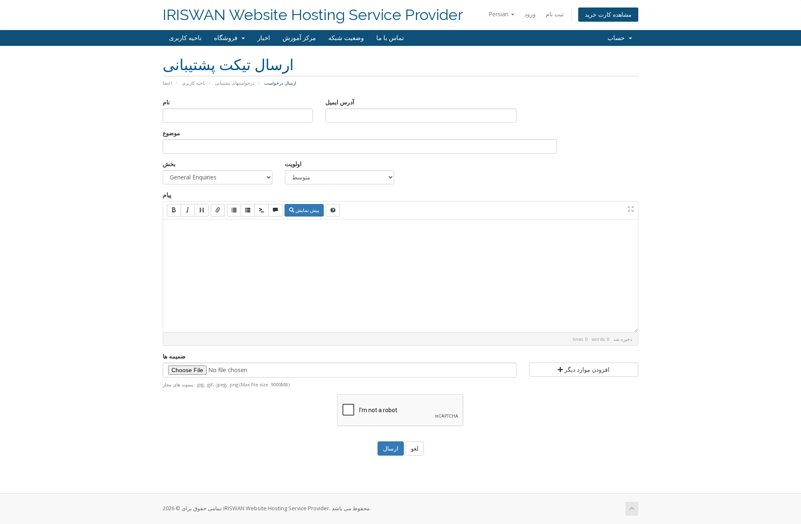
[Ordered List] (248, 210)
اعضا (167, 83)
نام (166, 102)
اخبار (263, 38)
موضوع (171, 133)
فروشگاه (227, 38)
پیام (167, 195)
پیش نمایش (306, 210)
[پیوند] (218, 210)
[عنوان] (201, 210)
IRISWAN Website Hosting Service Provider (313, 15)
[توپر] (174, 210)
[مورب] (188, 210)
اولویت (293, 164)
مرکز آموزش (299, 38)
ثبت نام (555, 14)
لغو (414, 448)
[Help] (333, 210)
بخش (169, 164)
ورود (530, 14)
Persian (499, 14)
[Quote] (275, 210)
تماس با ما (390, 38)
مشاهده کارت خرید (608, 14)
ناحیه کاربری (185, 38)
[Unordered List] (234, 210)
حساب (617, 38)
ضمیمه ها (174, 356)
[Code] (261, 210)
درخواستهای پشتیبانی (234, 83)
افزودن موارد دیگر (586, 369)
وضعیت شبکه (346, 38)
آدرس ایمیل (339, 102)
